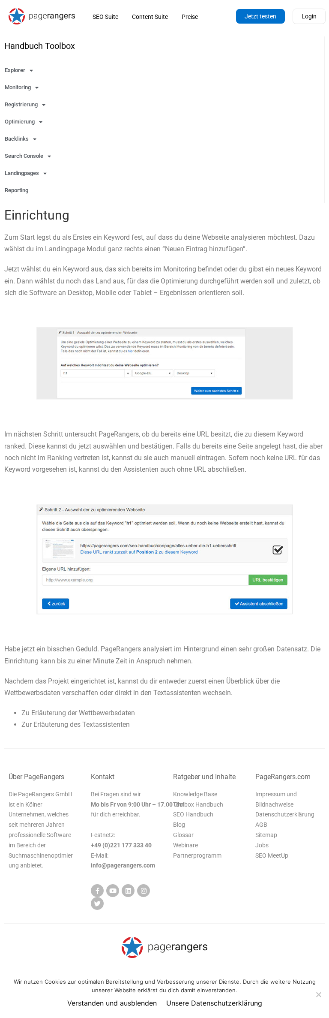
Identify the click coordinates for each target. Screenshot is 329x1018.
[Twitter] (97, 903)
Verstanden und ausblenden (112, 1003)
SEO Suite (105, 16)
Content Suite (150, 16)
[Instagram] (143, 890)
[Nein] (318, 994)
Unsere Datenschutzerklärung (214, 1003)
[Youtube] (112, 890)
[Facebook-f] (97, 890)
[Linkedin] (128, 890)
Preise (190, 16)
